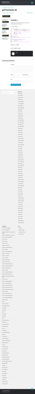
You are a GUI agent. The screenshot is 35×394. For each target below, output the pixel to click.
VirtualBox (4, 371)
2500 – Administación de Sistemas (8, 289)
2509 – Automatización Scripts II (8, 295)
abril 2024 (20, 130)
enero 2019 (20, 218)
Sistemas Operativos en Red (7, 361)
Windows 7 (4, 379)
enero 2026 (20, 99)
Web (11, 79)
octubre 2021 (21, 183)
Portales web (5, 336)
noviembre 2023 (21, 140)
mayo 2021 (20, 187)
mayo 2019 (20, 212)
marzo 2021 (21, 191)
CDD (4, 301)
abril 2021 (20, 189)
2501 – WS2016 (5, 291)
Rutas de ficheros (5, 342)
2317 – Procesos (5, 257)
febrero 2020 (21, 208)
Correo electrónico (25, 74)
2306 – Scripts (5, 241)
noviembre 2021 (21, 181)
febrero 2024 (21, 134)
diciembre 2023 (21, 138)
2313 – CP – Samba (6, 255)
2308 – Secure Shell (6, 245)
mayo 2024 (20, 128)
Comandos (4, 307)
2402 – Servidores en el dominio (7, 263)
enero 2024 (20, 136)
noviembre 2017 (21, 222)
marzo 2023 (21, 152)
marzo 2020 (21, 206)
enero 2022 (20, 177)
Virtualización (5, 373)
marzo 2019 (21, 216)
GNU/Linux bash (5, 7)
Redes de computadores (6, 340)
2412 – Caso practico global (7, 283)
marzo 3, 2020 (11, 12)
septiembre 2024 (21, 126)
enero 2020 (20, 210)
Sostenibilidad (5, 363)
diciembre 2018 (21, 220)
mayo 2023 (20, 148)
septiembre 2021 (21, 185)
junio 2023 (20, 146)
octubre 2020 (21, 202)
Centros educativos (6, 303)
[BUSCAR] (15, 92)
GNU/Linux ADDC (6, 324)
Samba (4, 344)
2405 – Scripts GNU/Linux (7, 267)
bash (12, 48)
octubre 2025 (21, 105)
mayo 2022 (20, 169)
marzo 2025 (21, 113)
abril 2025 (20, 111)
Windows (4, 375)
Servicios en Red (5, 348)
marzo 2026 (21, 95)
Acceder (20, 227)
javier (7, 12)
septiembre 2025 (21, 107)
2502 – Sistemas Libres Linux (7, 293)
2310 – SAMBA (5, 249)
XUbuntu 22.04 (5, 383)
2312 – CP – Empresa (6, 253)
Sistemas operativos (6, 359)
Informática (5, 330)
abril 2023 (20, 150)
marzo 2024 (21, 132)
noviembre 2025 (21, 103)
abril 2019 (20, 214)
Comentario (13, 64)
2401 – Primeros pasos (6, 261)
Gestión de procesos (6, 320)
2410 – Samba (5, 279)
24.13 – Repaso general (6, 259)
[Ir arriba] (32, 389)
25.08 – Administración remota (7, 287)
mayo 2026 (20, 93)
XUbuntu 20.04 (5, 381)
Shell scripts (10, 7)
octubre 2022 (21, 163)
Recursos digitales (5, 338)
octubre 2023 (21, 142)
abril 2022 (20, 171)
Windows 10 (5, 377)
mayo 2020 (20, 204)
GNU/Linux (15, 48)
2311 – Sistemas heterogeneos (7, 251)
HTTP (4, 328)
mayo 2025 (20, 109)
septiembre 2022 (21, 165)
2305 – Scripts (5, 239)
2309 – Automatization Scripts (7, 247)
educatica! (6, 2)
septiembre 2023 (21, 144)
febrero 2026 (21, 97)
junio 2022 (20, 167)
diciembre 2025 (21, 101)
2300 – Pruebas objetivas (7, 227)
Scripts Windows (5, 346)
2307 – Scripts (5, 243)
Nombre (12, 74)
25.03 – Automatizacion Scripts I (8, 285)
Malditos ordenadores (6, 332)
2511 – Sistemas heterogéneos (7, 297)
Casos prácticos (5, 299)
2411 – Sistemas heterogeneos (7, 281)
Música (4, 334)
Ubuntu (4, 365)
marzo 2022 (21, 173)
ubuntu (19, 48)
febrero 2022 (21, 175)
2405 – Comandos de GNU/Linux (8, 265)
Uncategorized (5, 369)
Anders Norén (7, 392)
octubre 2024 (21, 124)
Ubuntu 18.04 (5, 367)
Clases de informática (6, 305)
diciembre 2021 (21, 179)
